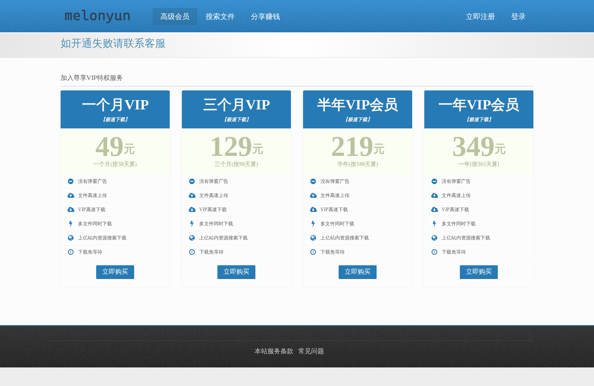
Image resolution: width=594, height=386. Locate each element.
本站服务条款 (274, 351)
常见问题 (311, 351)
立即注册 (480, 17)
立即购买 (115, 271)
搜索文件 (220, 17)
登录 (518, 17)
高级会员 (175, 17)
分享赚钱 (265, 17)
